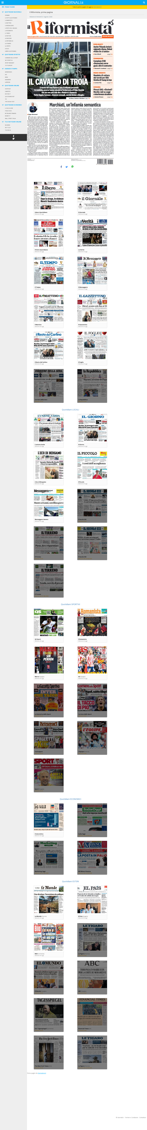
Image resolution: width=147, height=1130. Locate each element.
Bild (39, 954)
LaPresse (7, 82)
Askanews (8, 79)
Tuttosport (8, 65)
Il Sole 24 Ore (9, 108)
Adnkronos (8, 72)
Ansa (6, 77)
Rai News (7, 125)
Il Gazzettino (82, 325)
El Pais (83, 916)
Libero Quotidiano (10, 51)
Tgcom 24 (8, 130)
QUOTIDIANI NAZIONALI (13, 12)
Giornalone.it (97, 7)
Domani (7, 15)
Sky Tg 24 (7, 127)
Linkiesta (7, 91)
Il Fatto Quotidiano (11, 18)
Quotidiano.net (9, 96)
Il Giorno (81, 444)
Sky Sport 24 (8, 60)
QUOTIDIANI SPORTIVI (12, 54)
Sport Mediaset (9, 63)
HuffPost (8, 89)
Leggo (7, 48)
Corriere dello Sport (11, 57)
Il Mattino (8, 23)
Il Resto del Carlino (11, 28)
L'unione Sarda (40, 444)
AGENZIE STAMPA (10, 69)
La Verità (7, 46)
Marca (39, 677)
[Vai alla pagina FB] (13, 136)
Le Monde (40, 916)
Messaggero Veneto (41, 519)
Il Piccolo (81, 482)
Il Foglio (81, 362)
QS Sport (38, 639)
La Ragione (8, 38)
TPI (6, 99)
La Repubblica (9, 41)
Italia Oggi (8, 111)
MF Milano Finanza (10, 113)
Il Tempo (7, 33)
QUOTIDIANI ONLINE (11, 85)
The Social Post (9, 101)
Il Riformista (9, 30)
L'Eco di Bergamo (40, 482)
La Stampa (8, 43)
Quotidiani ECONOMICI (70, 799)
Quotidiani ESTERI (70, 881)
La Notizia (8, 36)
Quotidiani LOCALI (70, 409)
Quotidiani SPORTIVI (70, 604)
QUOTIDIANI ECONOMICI (13, 105)
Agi (6, 74)
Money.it (7, 116)
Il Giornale (81, 212)
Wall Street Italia (10, 118)
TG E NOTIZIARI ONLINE (12, 122)
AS (81, 677)
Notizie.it (8, 94)
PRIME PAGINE (9, 7)
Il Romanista (82, 639)
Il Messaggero (9, 25)
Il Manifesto (8, 20)
